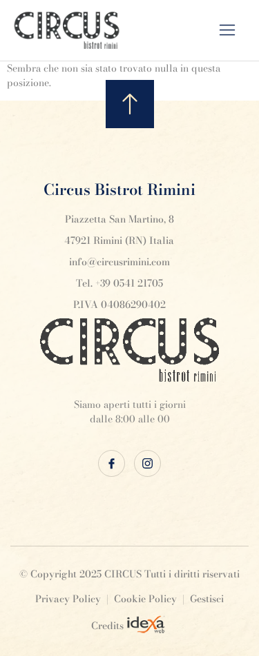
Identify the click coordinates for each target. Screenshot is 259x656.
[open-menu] (237, 30)
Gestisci (207, 598)
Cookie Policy (145, 598)
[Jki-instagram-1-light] (147, 463)
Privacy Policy (68, 598)
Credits (107, 625)
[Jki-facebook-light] (111, 463)
